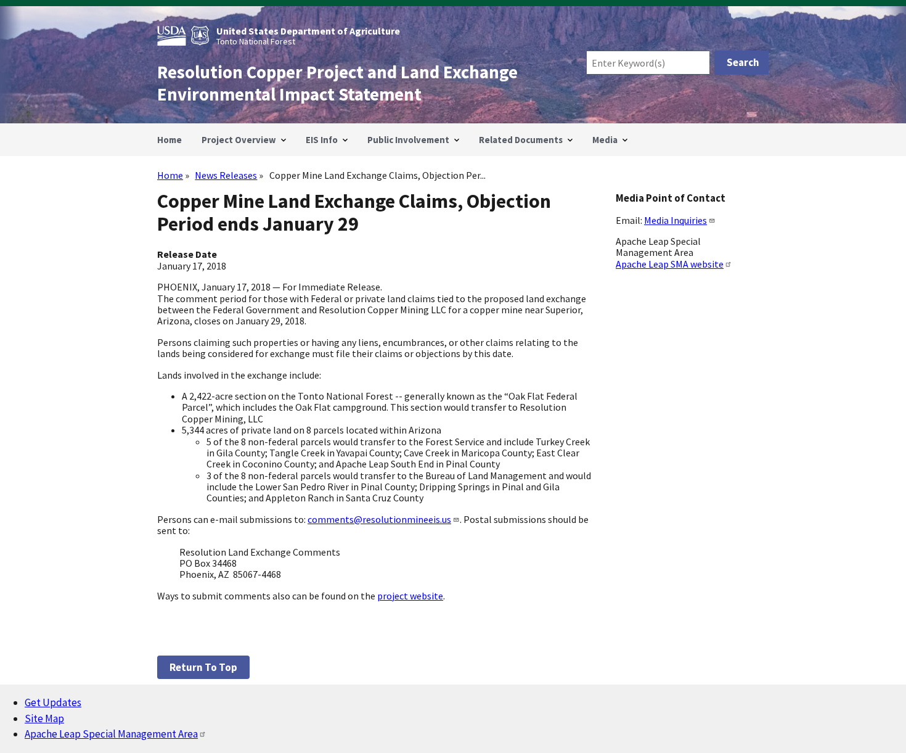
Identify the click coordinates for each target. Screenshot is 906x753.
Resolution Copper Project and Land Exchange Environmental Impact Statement (337, 83)
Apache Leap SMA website (670, 264)
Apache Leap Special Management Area (111, 734)
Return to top (203, 667)
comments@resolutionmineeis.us (379, 519)
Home (170, 175)
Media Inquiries (675, 220)
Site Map (44, 718)
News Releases (226, 175)
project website (410, 596)
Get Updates (53, 702)
